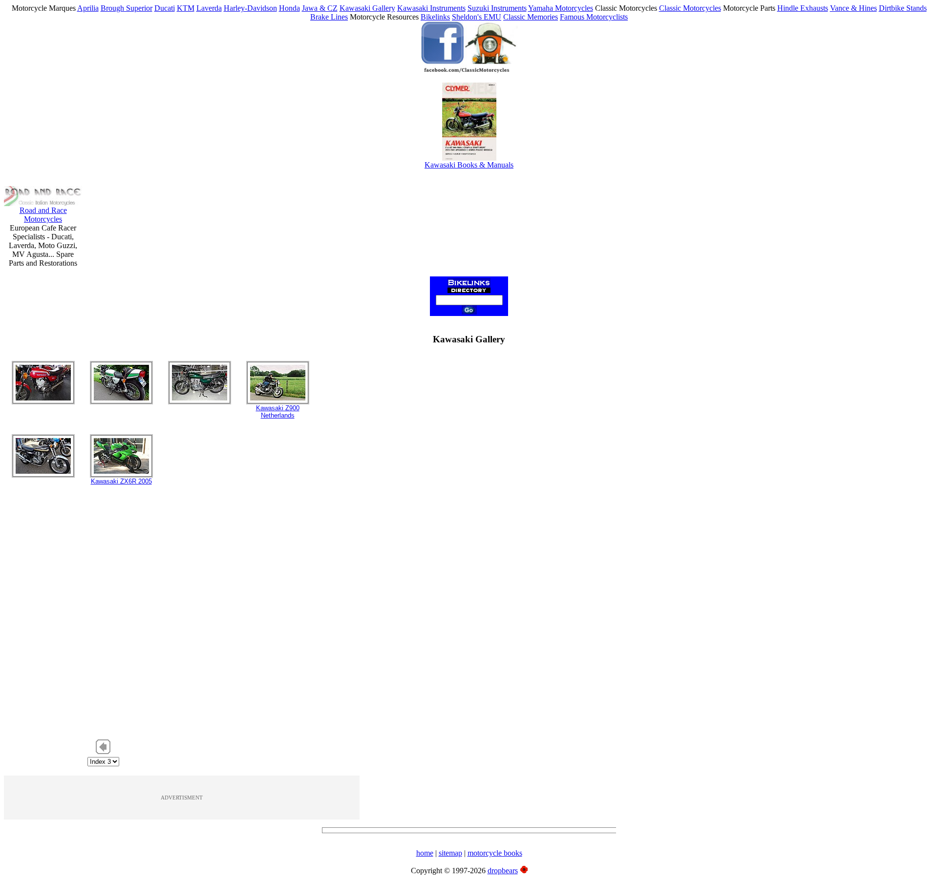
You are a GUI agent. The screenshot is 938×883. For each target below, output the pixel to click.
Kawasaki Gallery (367, 8)
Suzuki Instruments (497, 8)
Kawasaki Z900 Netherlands (277, 411)
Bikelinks (435, 17)
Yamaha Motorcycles (560, 8)
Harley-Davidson (250, 8)
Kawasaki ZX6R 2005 (121, 481)
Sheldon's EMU (476, 17)
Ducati (164, 8)
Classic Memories (530, 17)
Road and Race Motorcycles (43, 214)
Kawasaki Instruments (431, 8)
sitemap (450, 853)
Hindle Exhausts (802, 8)
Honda (289, 8)
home (424, 853)
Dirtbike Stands (903, 8)
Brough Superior (126, 8)
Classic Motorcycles (690, 8)
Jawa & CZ (320, 8)
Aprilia (88, 8)
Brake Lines (329, 17)
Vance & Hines (853, 8)
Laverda (209, 8)
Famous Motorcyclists (594, 17)
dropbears (503, 870)
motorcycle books (495, 853)
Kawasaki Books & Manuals (469, 165)
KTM (185, 8)
